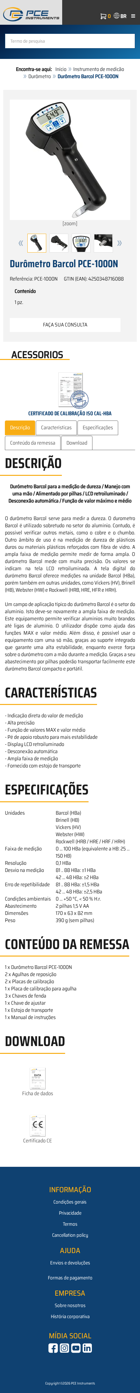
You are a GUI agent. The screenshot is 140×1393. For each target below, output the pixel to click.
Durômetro (39, 76)
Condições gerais (70, 1202)
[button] (21, 243)
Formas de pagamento (70, 1278)
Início (60, 69)
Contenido (25, 291)
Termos (70, 1224)
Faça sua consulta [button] (65, 325)
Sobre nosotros (70, 1305)
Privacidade (70, 1213)
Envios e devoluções (70, 1263)
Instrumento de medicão (98, 69)
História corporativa (70, 1316)
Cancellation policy (70, 1235)
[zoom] (70, 223)
